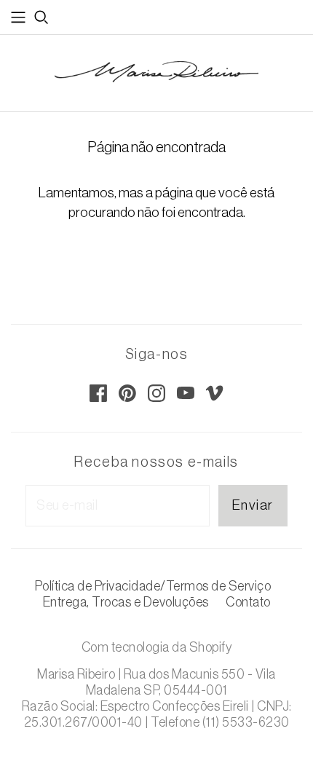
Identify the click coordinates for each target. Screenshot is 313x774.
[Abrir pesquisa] (41, 17)
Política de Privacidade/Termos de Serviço (153, 586)
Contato (248, 602)
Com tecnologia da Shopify (157, 647)
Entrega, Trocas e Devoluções (126, 602)
